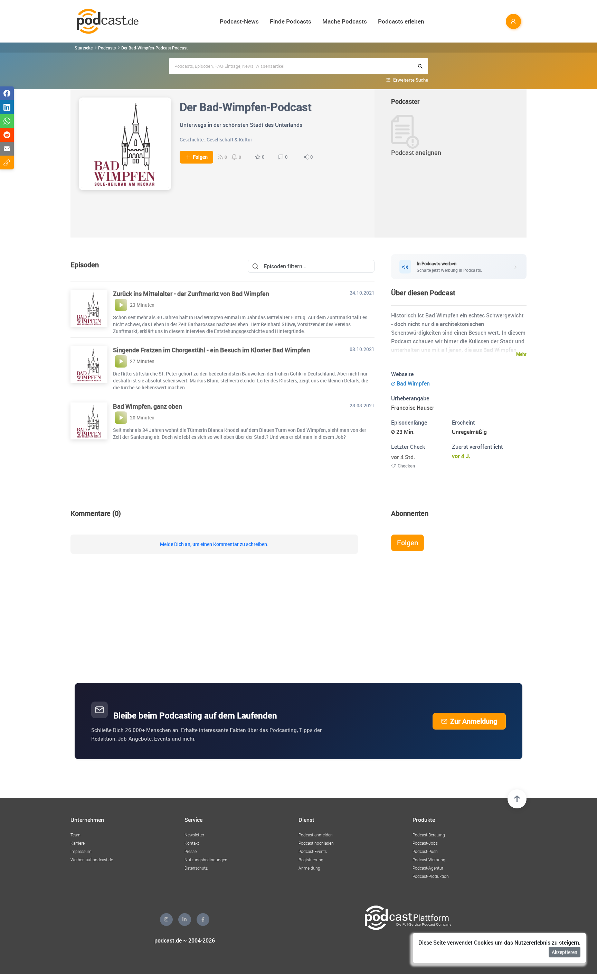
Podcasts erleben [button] (401, 21)
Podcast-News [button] (239, 21)
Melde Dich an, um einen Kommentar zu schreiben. (214, 544)
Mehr (521, 354)
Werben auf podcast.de (91, 859)
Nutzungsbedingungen (205, 859)
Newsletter (194, 834)
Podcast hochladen (316, 843)
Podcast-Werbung (429, 859)
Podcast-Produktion (431, 876)
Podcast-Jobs (425, 843)
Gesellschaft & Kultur (229, 139)
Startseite (84, 47)
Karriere (77, 843)
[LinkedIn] (184, 919)
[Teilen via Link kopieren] (7, 162)
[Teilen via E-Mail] (7, 149)
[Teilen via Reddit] (7, 135)
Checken (406, 466)
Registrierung (310, 859)
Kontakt (191, 843)
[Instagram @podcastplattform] (166, 919)
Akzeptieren (564, 952)
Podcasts (107, 47)
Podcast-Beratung (429, 834)
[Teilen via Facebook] (7, 93)
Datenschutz (196, 868)
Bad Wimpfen (413, 383)
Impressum (81, 851)
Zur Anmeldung (473, 721)
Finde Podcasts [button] (290, 21)
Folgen (200, 157)
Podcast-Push (425, 851)
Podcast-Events (312, 851)
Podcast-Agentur (428, 868)
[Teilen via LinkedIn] (7, 107)
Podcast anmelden (315, 834)
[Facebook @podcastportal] (203, 919)
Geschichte (191, 139)
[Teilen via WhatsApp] (7, 121)
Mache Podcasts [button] (344, 21)
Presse (190, 851)
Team (75, 834)
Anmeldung (309, 868)
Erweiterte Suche (410, 80)
